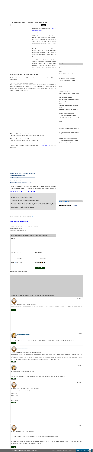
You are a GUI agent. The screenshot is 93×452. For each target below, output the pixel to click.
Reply (14, 342)
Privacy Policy (59, 450)
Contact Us (65, 450)
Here (32, 216)
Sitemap (70, 450)
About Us (53, 450)
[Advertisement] (43, 10)
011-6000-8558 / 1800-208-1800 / (44, 145)
